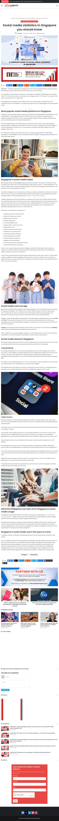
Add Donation (5, 690)
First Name (16, 776)
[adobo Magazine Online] (11, 5)
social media (34, 554)
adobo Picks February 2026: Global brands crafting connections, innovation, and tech (33, 746)
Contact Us (21, 818)
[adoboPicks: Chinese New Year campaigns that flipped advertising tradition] (5, 754)
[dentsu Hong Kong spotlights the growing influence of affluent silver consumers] (49, 617)
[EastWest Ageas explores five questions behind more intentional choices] (10, 617)
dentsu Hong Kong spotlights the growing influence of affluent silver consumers (49, 625)
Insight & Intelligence (20, 18)
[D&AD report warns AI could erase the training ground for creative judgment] (29, 617)
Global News (24, 21)
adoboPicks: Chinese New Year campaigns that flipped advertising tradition (30, 752)
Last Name (15, 781)
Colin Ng (18, 33)
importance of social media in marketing (35, 195)
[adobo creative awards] (29, 74)
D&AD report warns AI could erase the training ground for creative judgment (28, 625)
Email (14, 787)
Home (13, 18)
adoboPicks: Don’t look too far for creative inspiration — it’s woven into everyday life (32, 733)
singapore (24, 554)
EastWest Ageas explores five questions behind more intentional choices (9, 625)
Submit (15, 801)
